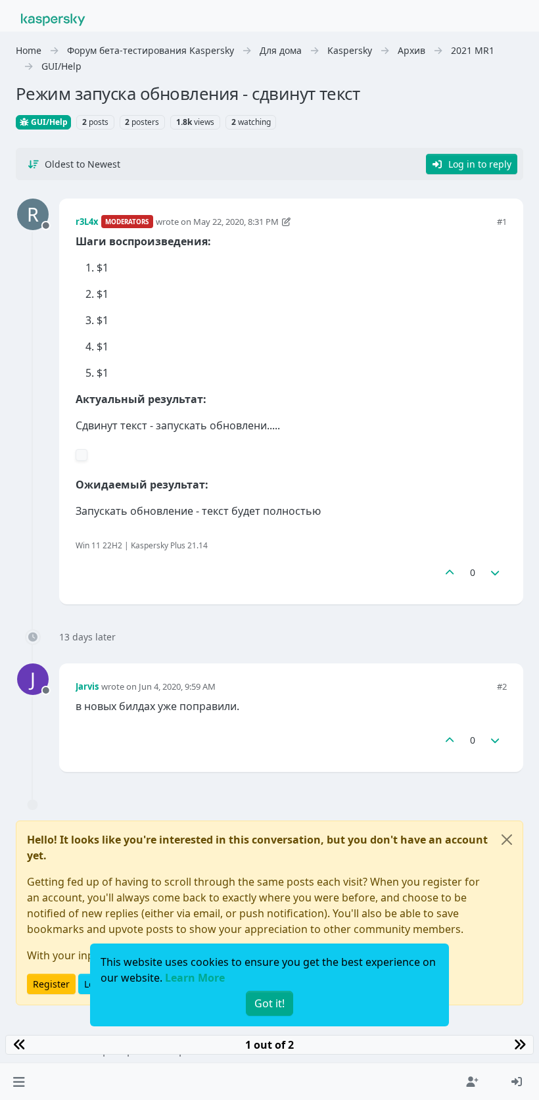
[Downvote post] (495, 572)
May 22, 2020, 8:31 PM (236, 221)
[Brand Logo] (53, 18)
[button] (18, 1081)
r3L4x (87, 221)
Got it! (269, 1003)
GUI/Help (48, 122)
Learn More (195, 977)
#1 (502, 221)
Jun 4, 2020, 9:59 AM (177, 686)
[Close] (507, 839)
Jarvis (87, 686)
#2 (502, 686)
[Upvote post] (449, 572)
